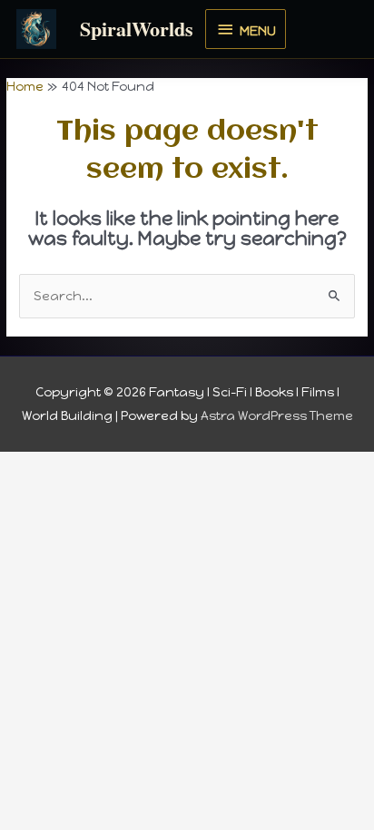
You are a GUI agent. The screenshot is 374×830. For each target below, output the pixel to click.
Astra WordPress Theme (277, 415)
